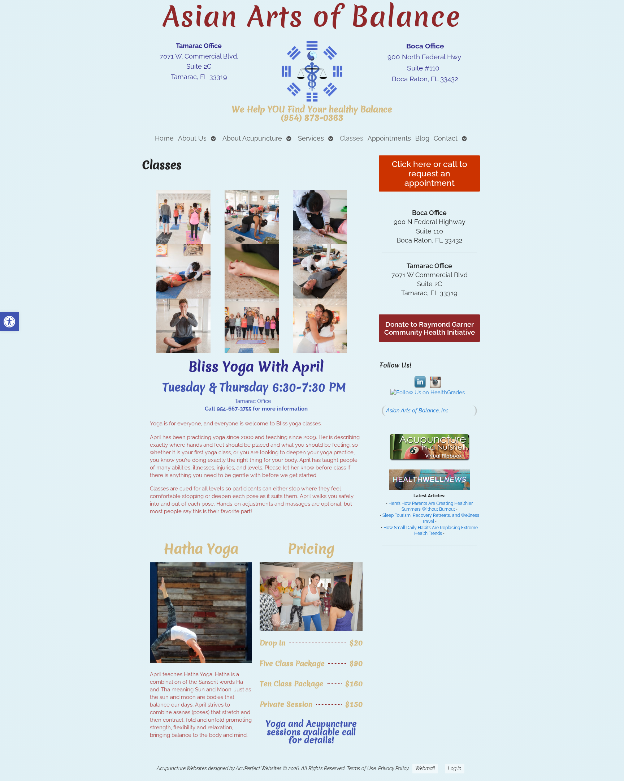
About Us (192, 138)
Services (311, 138)
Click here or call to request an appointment (429, 173)
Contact (446, 138)
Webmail (425, 768)
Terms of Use (361, 768)
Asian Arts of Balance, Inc (417, 410)
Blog (422, 138)
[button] (9, 321)
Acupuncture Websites (182, 768)
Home (164, 138)
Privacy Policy (393, 768)
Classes (351, 138)
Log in (455, 768)
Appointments (389, 138)
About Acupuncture (252, 138)
